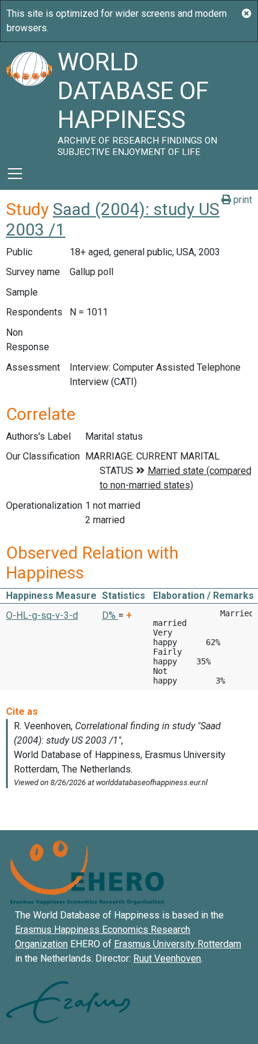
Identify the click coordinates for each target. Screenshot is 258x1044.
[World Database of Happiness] (29, 99)
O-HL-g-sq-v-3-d (42, 615)
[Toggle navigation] (15, 173)
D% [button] (110, 615)
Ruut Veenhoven (167, 958)
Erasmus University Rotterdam (177, 944)
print (241, 199)
